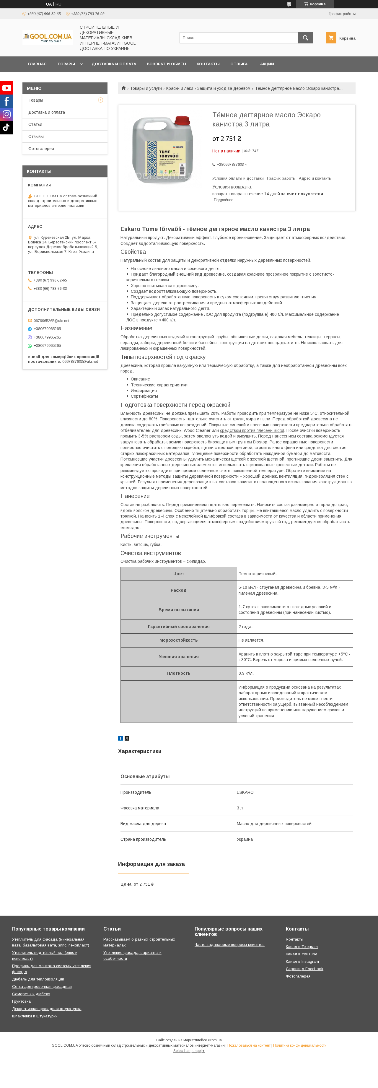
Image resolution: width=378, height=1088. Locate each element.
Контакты (208, 64)
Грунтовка (21, 1001)
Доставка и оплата (114, 64)
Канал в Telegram (302, 946)
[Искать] (305, 37)
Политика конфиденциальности (300, 1045)
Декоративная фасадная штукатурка (47, 1008)
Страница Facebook (304, 969)
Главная (37, 64)
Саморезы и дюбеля (31, 994)
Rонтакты (294, 939)
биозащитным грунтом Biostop (237, 442)
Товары (66, 64)
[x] (127, 739)
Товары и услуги (146, 88)
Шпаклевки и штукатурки (35, 1016)
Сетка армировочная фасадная (42, 986)
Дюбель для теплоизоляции (38, 979)
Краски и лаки (179, 88)
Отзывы (240, 64)
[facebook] (120, 739)
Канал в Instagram (302, 961)
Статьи (35, 124)
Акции (267, 64)
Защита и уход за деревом (223, 88)
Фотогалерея (41, 148)
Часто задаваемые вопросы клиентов (230, 944)
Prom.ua (215, 1040)
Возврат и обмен (166, 64)
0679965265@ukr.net (51, 320)
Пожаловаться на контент (249, 1045)
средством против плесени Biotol (252, 430)
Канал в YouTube (301, 954)
